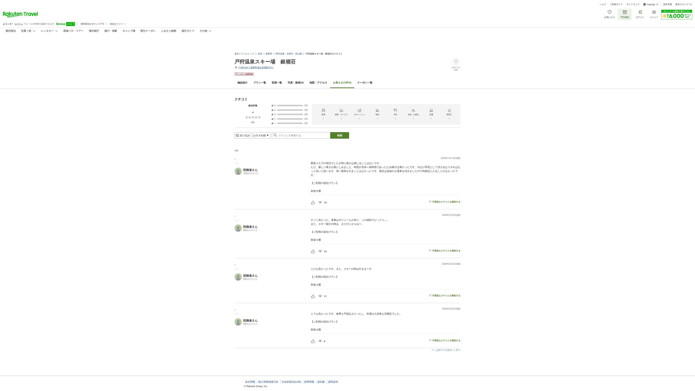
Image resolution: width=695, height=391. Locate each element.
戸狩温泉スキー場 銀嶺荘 (265, 61)
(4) (296, 82)
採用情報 (309, 381)
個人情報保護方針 (268, 381)
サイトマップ (632, 4)
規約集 (321, 381)
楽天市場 (667, 4)
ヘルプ (603, 4)
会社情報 (250, 381)
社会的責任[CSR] (291, 381)
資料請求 (333, 381)
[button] (271, 171)
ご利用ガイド (616, 4)
